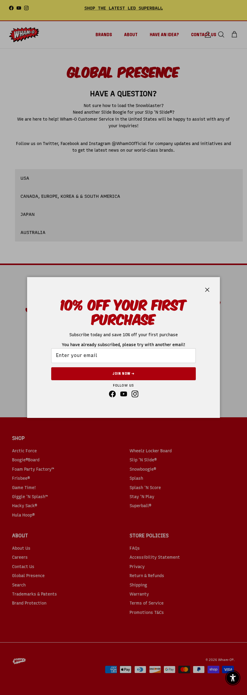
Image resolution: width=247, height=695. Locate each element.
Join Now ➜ (123, 373)
